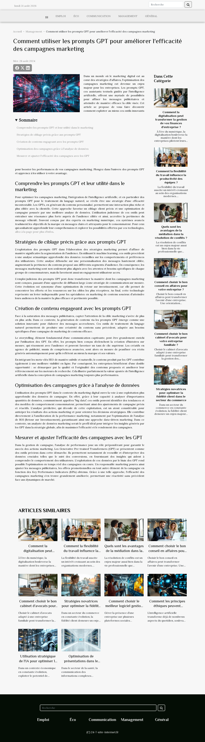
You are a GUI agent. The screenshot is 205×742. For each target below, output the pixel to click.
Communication (99, 16)
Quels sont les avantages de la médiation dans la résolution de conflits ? (124, 551)
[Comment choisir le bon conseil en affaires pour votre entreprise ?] (171, 267)
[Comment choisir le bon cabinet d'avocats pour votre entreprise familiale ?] (171, 319)
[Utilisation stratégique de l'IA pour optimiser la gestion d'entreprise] (37, 639)
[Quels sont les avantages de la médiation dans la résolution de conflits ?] (171, 212)
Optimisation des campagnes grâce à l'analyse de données (53, 148)
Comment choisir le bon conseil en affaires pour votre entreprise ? (171, 285)
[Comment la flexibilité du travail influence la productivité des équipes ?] (171, 157)
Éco (76, 16)
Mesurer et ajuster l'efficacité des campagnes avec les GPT (53, 155)
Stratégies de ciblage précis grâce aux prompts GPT (49, 134)
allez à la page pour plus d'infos (34, 231)
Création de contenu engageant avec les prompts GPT (50, 141)
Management (127, 16)
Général (151, 16)
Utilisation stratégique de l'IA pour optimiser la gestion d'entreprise (38, 661)
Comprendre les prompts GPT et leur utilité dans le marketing (55, 127)
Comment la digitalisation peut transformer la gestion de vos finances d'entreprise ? (171, 119)
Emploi (61, 16)
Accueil (17, 31)
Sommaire (28, 120)
